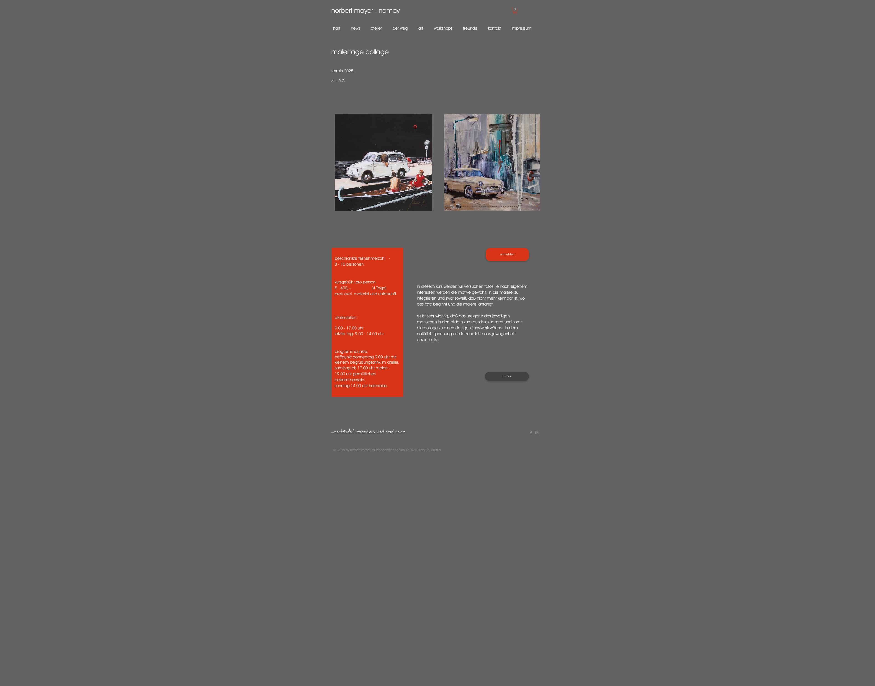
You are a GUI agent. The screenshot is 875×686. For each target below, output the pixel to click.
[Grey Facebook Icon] (531, 433)
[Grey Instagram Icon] (537, 433)
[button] (515, 11)
